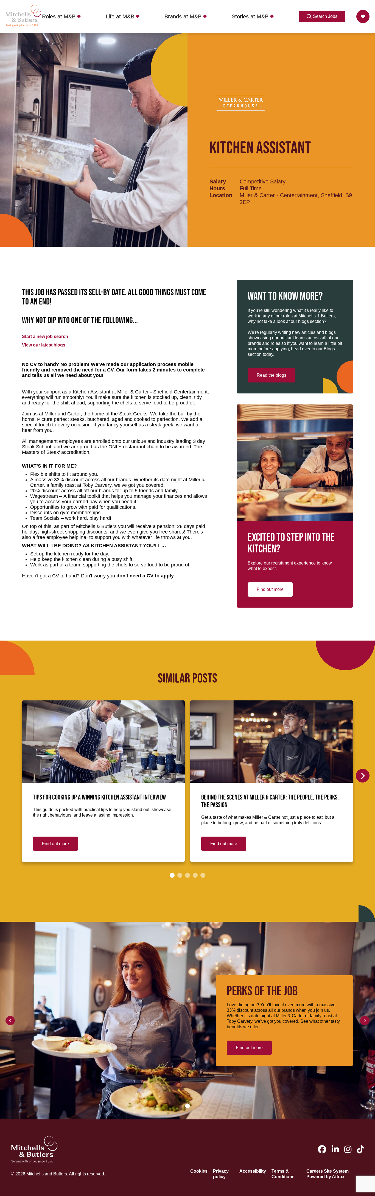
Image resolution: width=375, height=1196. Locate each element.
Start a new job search (45, 336)
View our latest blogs (43, 345)
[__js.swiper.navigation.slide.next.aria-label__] (363, 776)
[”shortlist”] (363, 16)
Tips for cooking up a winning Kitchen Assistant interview (99, 797)
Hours (217, 188)
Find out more (270, 589)
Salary (217, 181)
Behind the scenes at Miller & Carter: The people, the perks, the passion (270, 801)
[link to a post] (103, 741)
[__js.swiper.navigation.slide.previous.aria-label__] (10, 1020)
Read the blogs (271, 375)
